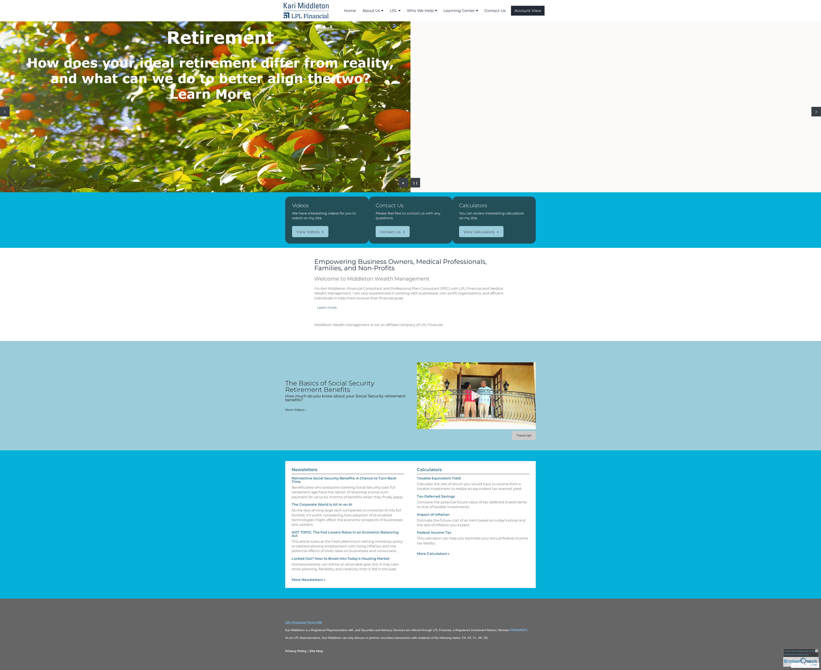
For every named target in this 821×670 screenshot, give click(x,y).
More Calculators (433, 554)
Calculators (429, 469)
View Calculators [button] (479, 232)
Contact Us (495, 10)
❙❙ (415, 183)
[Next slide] (816, 111)
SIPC (524, 630)
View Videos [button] (308, 232)
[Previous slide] (5, 111)
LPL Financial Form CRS (303, 622)
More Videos (295, 409)
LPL (393, 10)
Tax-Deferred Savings (436, 496)
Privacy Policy (296, 651)
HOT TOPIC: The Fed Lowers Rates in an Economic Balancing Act (345, 534)
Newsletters (304, 469)
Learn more (327, 308)
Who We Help (420, 10)
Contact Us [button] (390, 232)
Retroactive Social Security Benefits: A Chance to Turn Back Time (344, 480)
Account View (527, 10)
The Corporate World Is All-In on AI (322, 504)
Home (350, 10)
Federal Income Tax (434, 532)
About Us (371, 10)
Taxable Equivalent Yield (439, 478)
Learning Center (459, 10)
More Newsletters (309, 580)
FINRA (515, 630)
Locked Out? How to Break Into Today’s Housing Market (341, 559)
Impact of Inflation (433, 515)
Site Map (316, 651)
